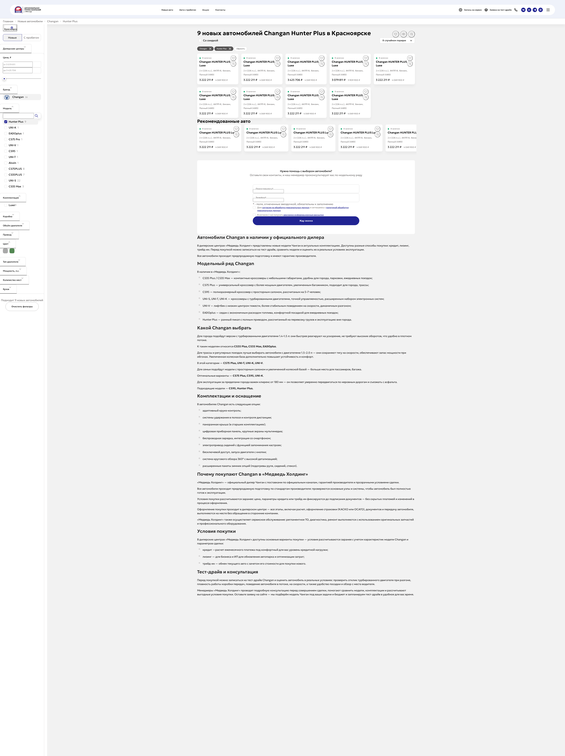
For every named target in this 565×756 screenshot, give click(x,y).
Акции (205, 10)
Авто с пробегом (187, 10)
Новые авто (167, 10)
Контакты (220, 10)
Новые (12, 37)
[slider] (4, 78)
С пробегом (31, 37)
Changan (52, 21)
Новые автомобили (30, 21)
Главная (8, 21)
